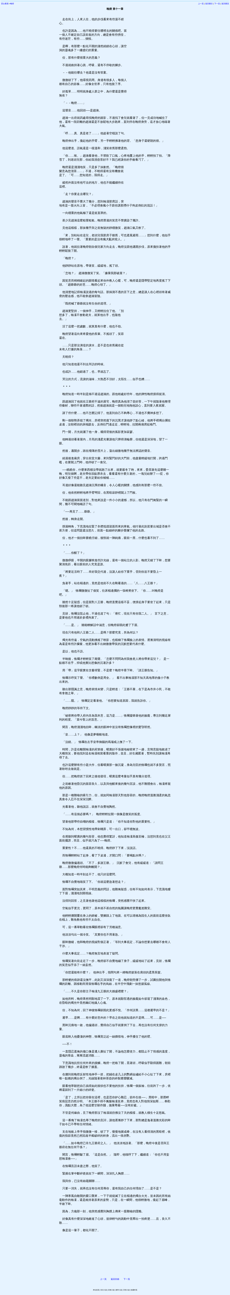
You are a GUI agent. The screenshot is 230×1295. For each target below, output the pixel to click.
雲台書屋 (5, 4)
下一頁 (217, 4)
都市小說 (119, 1290)
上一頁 (201, 4)
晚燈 (12, 4)
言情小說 (126, 1290)
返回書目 (209, 4)
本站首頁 (96, 1290)
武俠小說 (111, 1290)
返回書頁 (225, 4)
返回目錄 (115, 1279)
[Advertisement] (149, 57)
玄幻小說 (103, 1290)
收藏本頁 (134, 1290)
